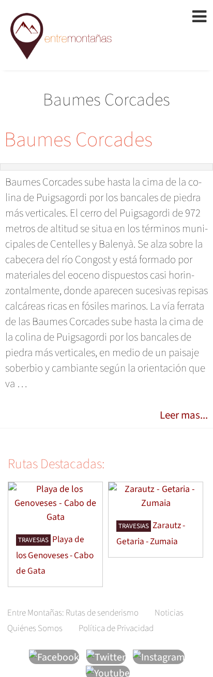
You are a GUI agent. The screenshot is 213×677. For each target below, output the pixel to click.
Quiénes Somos (35, 628)
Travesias (33, 540)
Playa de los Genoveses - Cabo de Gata (55, 555)
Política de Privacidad (116, 628)
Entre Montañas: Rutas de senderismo (73, 613)
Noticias (169, 613)
